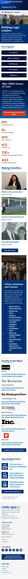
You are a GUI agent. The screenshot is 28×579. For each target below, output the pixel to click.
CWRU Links (5, 564)
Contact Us (4, 539)
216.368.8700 (8, 537)
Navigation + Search (10, 12)
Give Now (4, 568)
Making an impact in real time (12, 192)
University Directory (6, 572)
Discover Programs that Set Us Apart (14, 113)
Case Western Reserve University (12, 510)
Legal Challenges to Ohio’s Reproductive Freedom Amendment (16, 475)
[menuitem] (14, 567)
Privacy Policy (11, 516)
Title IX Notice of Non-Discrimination (10, 518)
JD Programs (13, 52)
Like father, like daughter (10, 242)
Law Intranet (5, 541)
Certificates (13, 75)
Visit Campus (5, 570)
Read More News (9, 250)
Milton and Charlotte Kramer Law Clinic (14, 335)
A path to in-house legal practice (13, 217)
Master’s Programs (13, 58)
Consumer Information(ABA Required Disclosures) (13, 557)
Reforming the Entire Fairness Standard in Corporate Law (16, 484)
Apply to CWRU (5, 566)
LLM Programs (13, 64)
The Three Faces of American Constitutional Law (17, 466)
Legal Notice (5, 516)
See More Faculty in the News (14, 450)
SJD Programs (13, 69)
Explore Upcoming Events (12, 491)
